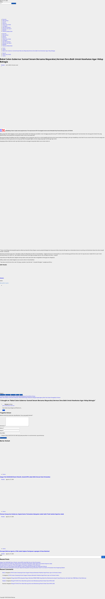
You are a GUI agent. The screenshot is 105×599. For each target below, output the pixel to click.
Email (1, 430)
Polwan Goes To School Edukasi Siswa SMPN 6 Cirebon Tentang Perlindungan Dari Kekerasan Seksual (23, 566)
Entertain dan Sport (6, 28)
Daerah (4, 22)
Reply (3, 410)
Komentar (2, 425)
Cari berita (14, 3)
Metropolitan (5, 20)
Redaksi (3, 65)
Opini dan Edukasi (6, 27)
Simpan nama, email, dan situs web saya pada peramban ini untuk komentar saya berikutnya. (22, 435)
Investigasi (4, 26)
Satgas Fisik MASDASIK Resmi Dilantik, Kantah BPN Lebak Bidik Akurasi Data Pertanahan (25, 477)
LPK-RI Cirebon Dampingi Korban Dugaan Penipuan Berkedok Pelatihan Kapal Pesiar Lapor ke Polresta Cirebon (35, 572)
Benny (3, 572)
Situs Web (2, 433)
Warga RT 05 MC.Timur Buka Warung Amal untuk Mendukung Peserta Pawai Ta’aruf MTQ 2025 (33, 580)
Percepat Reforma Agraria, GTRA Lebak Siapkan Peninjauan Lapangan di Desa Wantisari (25, 551)
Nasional (4, 23)
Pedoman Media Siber (7, 31)
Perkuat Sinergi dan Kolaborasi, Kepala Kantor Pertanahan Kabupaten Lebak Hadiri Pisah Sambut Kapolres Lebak (32, 514)
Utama (4, 56)
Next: (30, 397)
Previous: (17, 396)
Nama (2, 428)
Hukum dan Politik (6, 24)
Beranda (4, 19)
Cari (1, 555)
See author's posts (4, 283)
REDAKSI (4, 30)
